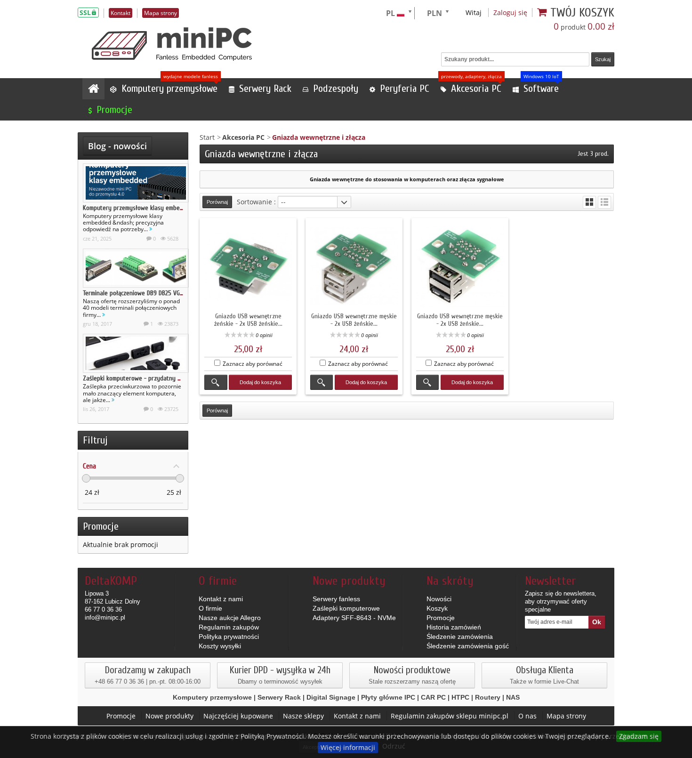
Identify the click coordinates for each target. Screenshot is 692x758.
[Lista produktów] (604, 202)
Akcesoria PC (243, 137)
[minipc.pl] (172, 44)
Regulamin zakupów (229, 627)
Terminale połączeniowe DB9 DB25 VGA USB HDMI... (148, 293)
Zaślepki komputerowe (346, 608)
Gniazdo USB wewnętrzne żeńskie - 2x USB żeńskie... (248, 320)
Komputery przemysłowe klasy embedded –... (142, 208)
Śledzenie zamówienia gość (467, 646)
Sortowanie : (256, 201)
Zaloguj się (510, 12)
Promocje (101, 526)
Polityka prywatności (229, 636)
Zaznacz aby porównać (252, 364)
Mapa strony (566, 715)
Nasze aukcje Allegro (230, 617)
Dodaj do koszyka (260, 382)
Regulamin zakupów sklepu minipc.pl (449, 715)
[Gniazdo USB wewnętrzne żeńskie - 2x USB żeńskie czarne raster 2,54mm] (248, 266)
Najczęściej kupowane (238, 715)
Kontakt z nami (221, 599)
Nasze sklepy (303, 715)
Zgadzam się (639, 736)
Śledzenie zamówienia (459, 636)
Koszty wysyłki (220, 646)
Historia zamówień (453, 627)
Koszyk (437, 608)
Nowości (438, 599)
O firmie (210, 608)
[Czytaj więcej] (150, 229)
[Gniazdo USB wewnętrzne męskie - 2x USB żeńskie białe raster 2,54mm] (354, 266)
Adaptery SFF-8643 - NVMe (354, 617)
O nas (527, 715)
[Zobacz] (215, 382)
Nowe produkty (169, 715)
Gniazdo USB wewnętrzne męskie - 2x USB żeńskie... (354, 320)
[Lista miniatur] (589, 202)
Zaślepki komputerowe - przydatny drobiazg (142, 378)
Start (207, 137)
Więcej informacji (348, 747)
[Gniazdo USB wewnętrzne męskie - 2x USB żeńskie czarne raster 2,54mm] (460, 266)
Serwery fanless (336, 599)
